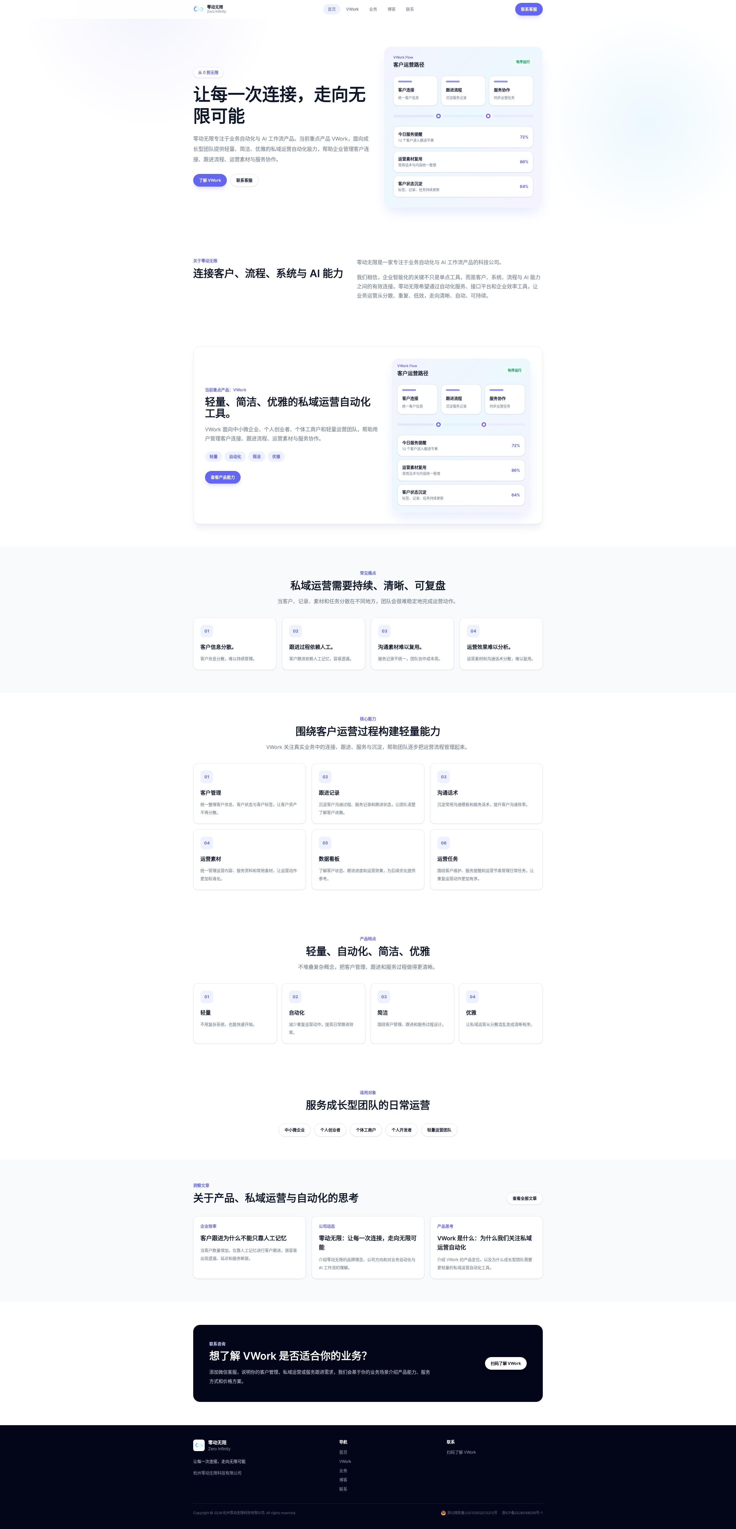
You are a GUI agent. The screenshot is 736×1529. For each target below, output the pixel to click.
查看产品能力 (223, 477)
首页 (332, 9)
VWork (352, 9)
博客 (392, 9)
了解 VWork (210, 180)
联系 (410, 9)
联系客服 (529, 9)
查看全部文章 (525, 1198)
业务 (373, 9)
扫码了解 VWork (506, 1363)
